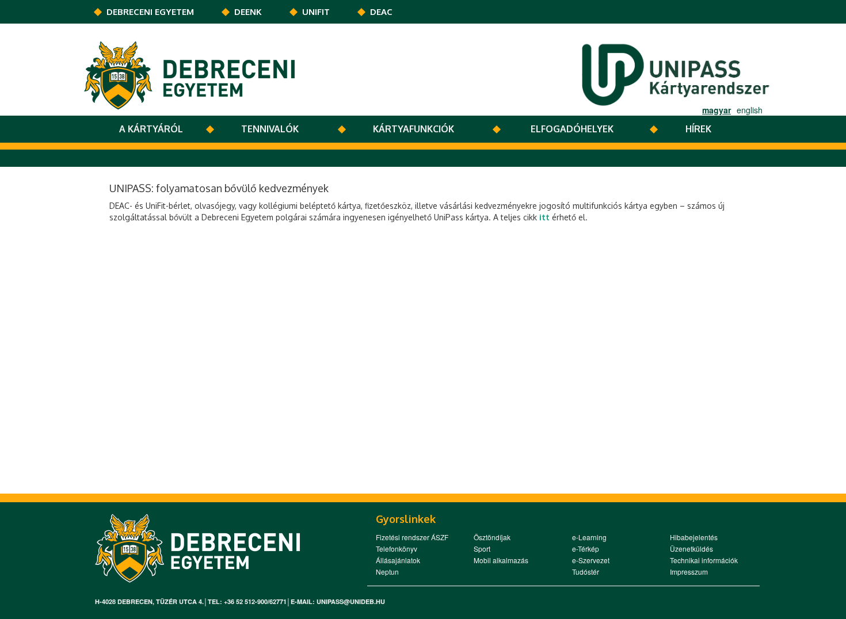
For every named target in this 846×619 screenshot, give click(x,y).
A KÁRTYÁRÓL (151, 129)
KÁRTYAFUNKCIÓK (413, 129)
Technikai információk (704, 560)
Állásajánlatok (398, 560)
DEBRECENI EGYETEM (150, 11)
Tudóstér (585, 571)
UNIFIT (316, 11)
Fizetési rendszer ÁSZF (412, 537)
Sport (482, 548)
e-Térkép (585, 548)
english (750, 110)
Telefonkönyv (396, 548)
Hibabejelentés (694, 537)
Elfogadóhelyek (572, 129)
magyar (716, 110)
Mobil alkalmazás (501, 560)
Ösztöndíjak (492, 537)
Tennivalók (270, 129)
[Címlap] (189, 74)
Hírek (698, 129)
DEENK (248, 11)
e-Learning (589, 537)
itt (544, 217)
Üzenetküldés (691, 548)
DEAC (381, 11)
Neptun (387, 571)
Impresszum (689, 571)
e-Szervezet (590, 560)
